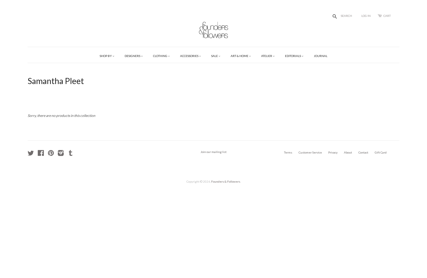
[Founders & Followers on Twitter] (31, 154)
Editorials (293, 56)
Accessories (189, 56)
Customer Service (310, 152)
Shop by (106, 56)
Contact (363, 152)
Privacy (333, 152)
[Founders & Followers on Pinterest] (51, 154)
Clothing (160, 56)
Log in (366, 15)
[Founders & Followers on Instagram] (61, 154)
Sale (214, 56)
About (348, 152)
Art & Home (240, 56)
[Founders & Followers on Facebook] (40, 154)
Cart (387, 15)
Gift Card (381, 152)
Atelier (267, 56)
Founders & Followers (225, 181)
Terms (288, 152)
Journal (320, 56)
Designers (133, 56)
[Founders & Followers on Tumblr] (70, 154)
